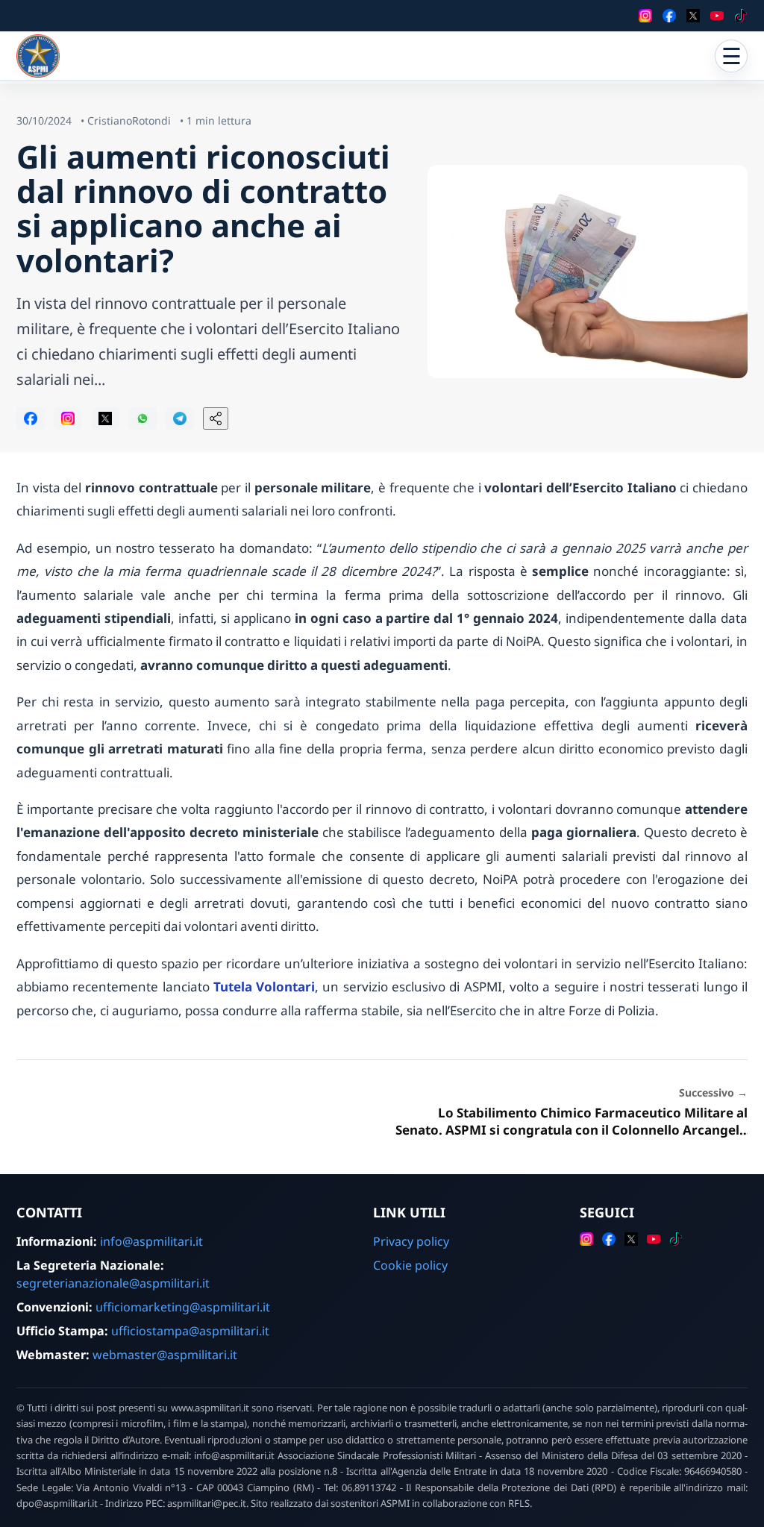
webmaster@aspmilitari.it (165, 1354)
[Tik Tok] (741, 15)
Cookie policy (410, 1265)
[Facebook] (669, 15)
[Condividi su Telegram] (180, 418)
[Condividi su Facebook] (30, 418)
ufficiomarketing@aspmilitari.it (183, 1307)
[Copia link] (215, 418)
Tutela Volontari (264, 986)
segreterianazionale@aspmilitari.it (113, 1283)
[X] (693, 15)
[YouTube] (717, 15)
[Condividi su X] (105, 418)
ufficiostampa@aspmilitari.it (190, 1331)
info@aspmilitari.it (151, 1241)
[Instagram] (645, 15)
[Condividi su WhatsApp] (142, 418)
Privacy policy (411, 1241)
